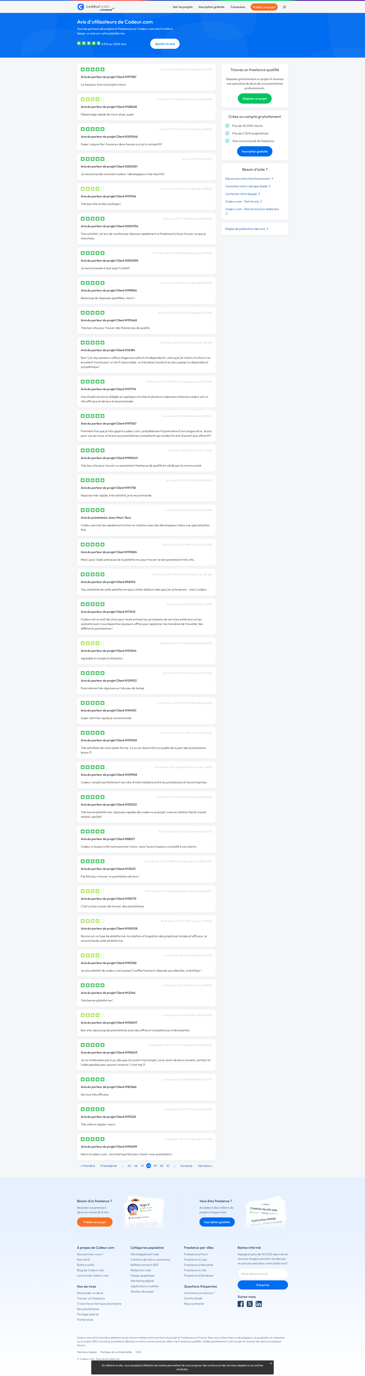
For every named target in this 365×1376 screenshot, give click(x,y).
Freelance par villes (198, 1247)
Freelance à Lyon (195, 1259)
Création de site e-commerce (150, 1259)
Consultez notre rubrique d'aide (246, 186)
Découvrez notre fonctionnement (248, 178)
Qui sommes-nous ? (90, 1254)
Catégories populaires (147, 1247)
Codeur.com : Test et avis (242, 201)
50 (161, 1166)
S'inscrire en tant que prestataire (99, 1303)
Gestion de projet (142, 1291)
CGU (138, 1352)
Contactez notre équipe (241, 194)
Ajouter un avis (165, 44)
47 (142, 1166)
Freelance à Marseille (198, 1265)
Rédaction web (141, 1270)
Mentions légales (87, 1352)
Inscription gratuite (212, 7)
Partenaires (85, 1319)
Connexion (238, 7)
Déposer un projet (255, 98)
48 (149, 1166)
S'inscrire (262, 1285)
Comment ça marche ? (199, 1293)
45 (129, 1166)
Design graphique (142, 1275)
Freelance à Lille (195, 1270)
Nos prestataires (88, 1309)
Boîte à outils (85, 1265)
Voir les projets (183, 7)
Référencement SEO (145, 1265)
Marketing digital (142, 1281)
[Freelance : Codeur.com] (96, 7)
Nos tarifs (83, 1259)
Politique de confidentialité (116, 1352)
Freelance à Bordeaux (198, 1275)
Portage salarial (88, 1314)
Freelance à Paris (196, 1254)
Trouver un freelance (91, 1298)
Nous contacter (194, 1303)
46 (136, 1166)
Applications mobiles (145, 1286)
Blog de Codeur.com (90, 1270)
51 (168, 1166)
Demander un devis (90, 1293)
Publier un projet (264, 7)
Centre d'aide (193, 1298)
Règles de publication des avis (245, 229)
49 (155, 1166)
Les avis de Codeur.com (93, 1275)
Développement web (145, 1254)
